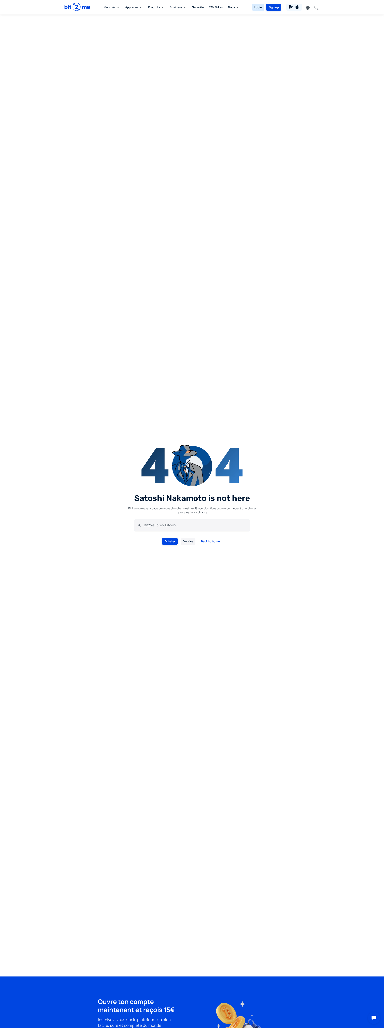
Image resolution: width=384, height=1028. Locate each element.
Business (176, 7)
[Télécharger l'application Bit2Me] (294, 7)
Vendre (188, 541)
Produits (154, 7)
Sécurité (198, 7)
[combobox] (195, 525)
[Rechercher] (316, 7)
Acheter (169, 541)
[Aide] (374, 1018)
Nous (231, 7)
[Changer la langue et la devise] (307, 7)
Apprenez (131, 7)
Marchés (110, 7)
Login (258, 7)
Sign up (273, 7)
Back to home (210, 541)
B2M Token (215, 7)
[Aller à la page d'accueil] (77, 7)
